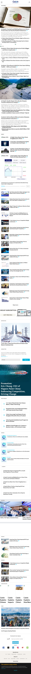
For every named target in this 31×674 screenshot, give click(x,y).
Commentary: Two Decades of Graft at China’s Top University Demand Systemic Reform (19, 284)
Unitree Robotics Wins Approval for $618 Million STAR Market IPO (14, 126)
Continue (15, 670)
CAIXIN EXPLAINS (4, 583)
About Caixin (5, 658)
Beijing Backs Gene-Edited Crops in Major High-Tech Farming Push (15, 76)
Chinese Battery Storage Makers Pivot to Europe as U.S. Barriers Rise (18, 242)
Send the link (15, 642)
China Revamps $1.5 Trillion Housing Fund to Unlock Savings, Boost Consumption (15, 41)
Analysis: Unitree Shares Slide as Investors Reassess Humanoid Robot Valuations (15, 117)
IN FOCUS (2, 500)
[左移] (1, 509)
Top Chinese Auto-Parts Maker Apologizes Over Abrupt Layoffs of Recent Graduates (20, 192)
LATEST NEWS (3, 189)
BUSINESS (2, 560)
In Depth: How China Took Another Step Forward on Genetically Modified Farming (15, 74)
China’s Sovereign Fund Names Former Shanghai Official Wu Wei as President (16, 415)
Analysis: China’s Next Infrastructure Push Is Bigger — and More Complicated (15, 49)
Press (26, 658)
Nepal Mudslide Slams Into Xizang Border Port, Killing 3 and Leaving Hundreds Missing (15, 110)
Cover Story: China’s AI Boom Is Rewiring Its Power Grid (15, 58)
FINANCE (2, 536)
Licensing (24, 654)
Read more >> (4, 356)
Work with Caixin (22, 658)
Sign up (26, 359)
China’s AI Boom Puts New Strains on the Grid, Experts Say (16, 61)
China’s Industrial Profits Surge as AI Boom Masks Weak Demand (18, 263)
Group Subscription (19, 654)
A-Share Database (21, 179)
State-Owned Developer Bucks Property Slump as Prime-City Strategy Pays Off (19, 270)
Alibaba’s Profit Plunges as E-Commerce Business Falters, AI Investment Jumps (16, 426)
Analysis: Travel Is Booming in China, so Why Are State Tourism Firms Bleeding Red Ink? (20, 150)
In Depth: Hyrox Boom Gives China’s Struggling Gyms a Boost (19, 138)
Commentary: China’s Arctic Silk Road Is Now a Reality (17, 436)
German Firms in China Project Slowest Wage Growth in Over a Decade (19, 298)
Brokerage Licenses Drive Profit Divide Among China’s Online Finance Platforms (19, 291)
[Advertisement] (15, 528)
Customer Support (13, 658)
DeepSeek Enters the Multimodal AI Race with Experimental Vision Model (16, 409)
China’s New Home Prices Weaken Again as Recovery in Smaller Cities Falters (15, 38)
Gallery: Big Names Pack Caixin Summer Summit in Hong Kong (10, 518)
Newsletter (9, 654)
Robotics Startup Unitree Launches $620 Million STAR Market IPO (15, 129)
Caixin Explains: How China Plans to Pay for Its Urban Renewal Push (19, 156)
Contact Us (17, 658)
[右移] (29, 509)
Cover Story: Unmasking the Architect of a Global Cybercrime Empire (19, 142)
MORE (28, 186)
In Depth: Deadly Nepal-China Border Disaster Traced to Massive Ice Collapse (14, 101)
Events (9, 658)
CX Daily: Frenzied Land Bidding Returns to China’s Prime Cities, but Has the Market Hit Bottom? (19, 214)
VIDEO (2, 606)
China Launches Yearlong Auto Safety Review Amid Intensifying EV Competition (19, 228)
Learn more (3, 668)
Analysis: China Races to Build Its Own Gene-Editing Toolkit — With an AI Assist (15, 66)
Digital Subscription (14, 654)
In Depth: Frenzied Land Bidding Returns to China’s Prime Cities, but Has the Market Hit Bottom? (15, 29)
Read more (15, 305)
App (6, 654)
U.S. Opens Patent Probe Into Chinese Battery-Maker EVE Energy (16, 403)
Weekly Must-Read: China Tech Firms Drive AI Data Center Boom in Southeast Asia (19, 199)
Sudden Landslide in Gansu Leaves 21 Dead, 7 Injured (15, 112)
